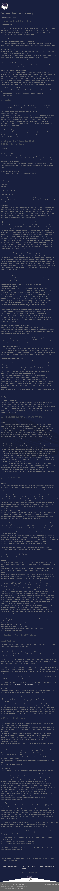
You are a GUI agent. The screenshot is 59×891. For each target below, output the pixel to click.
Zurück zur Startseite (29, 872)
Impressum (48, 884)
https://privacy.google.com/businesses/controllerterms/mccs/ (24, 684)
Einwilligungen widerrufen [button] (47, 866)
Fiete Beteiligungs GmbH (18, 884)
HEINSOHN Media (18, 888)
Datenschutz (55, 884)
